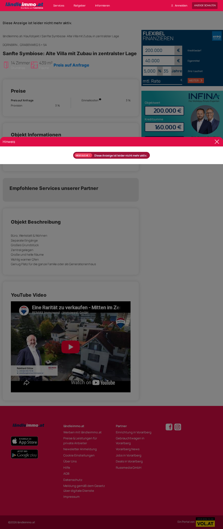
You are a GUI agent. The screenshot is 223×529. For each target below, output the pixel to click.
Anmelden (181, 5)
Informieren (102, 5)
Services (58, 5)
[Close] (216, 141)
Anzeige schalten (205, 5)
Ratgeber (80, 5)
